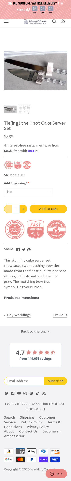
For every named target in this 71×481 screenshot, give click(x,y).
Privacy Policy (38, 427)
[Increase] (23, 209)
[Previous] (9, 70)
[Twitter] (6, 393)
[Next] (62, 70)
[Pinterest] (31, 393)
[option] (35, 70)
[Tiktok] (37, 393)
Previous (60, 315)
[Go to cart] (62, 21)
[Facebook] (12, 393)
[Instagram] (25, 393)
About (9, 431)
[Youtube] (19, 393)
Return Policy (31, 422)
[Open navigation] (6, 21)
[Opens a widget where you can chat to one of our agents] (56, 474)
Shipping (27, 417)
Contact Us (28, 431)
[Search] (54, 21)
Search (9, 417)
